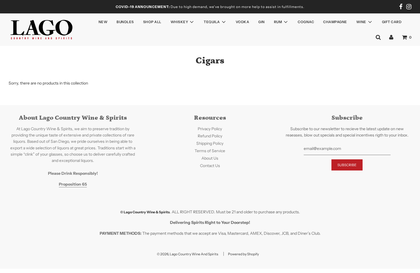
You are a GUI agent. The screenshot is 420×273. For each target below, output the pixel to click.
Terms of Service (210, 150)
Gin (261, 22)
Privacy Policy (210, 128)
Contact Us (210, 165)
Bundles (125, 22)
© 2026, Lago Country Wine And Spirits (187, 254)
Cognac (306, 22)
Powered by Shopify (243, 254)
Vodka (242, 22)
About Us (209, 158)
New (103, 22)
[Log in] (391, 37)
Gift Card (392, 22)
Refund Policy (210, 135)
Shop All (152, 22)
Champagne (335, 22)
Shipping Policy (209, 143)
